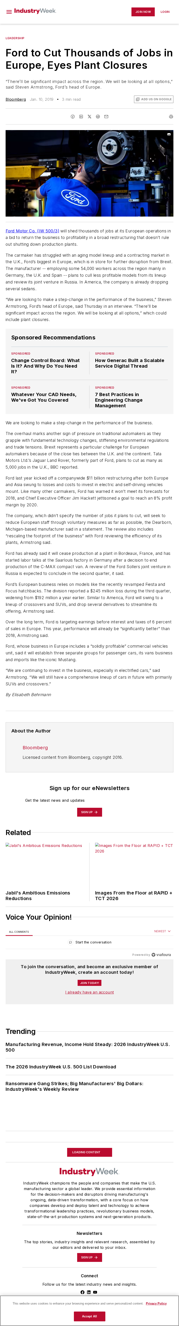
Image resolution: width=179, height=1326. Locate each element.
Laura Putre (78, 1218)
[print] (171, 116)
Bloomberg (16, 99)
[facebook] (72, 116)
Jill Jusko (15, 1218)
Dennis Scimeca (107, 1218)
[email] (106, 116)
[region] (89, 943)
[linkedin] (81, 116)
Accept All (89, 1316)
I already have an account (89, 992)
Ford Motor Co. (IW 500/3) (32, 230)
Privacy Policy (156, 1303)
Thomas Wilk (18, 1223)
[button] (9, 11)
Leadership (15, 38)
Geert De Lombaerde (45, 1218)
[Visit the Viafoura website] (161, 955)
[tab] (19, 932)
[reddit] (98, 116)
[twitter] (89, 116)
